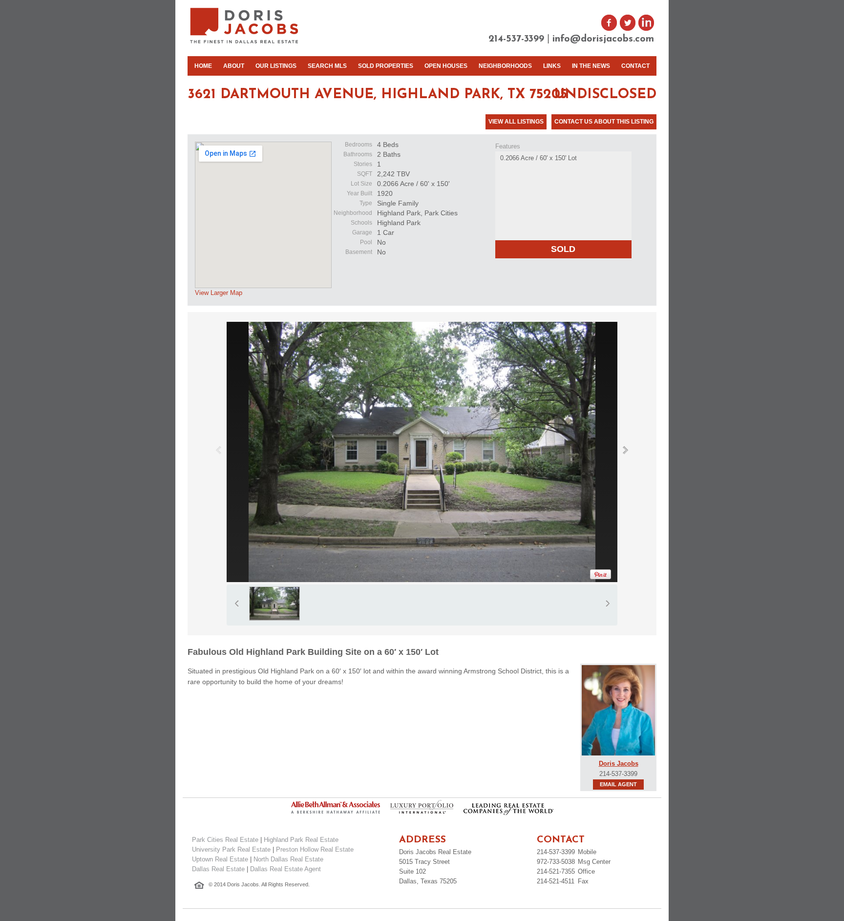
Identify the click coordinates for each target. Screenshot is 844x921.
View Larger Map (218, 292)
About (233, 66)
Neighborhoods (505, 66)
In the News (591, 66)
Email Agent (618, 784)
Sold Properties (385, 66)
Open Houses (445, 66)
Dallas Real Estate (218, 869)
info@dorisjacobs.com (603, 39)
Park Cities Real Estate (225, 839)
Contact (635, 66)
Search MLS (327, 66)
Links (552, 66)
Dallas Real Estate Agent (285, 869)
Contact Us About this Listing (604, 121)
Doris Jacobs (618, 763)
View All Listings (516, 121)
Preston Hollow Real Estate (315, 849)
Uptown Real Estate (220, 859)
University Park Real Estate (231, 849)
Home (203, 66)
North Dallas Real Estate (288, 859)
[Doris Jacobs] (245, 42)
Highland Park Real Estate (301, 839)
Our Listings (275, 66)
